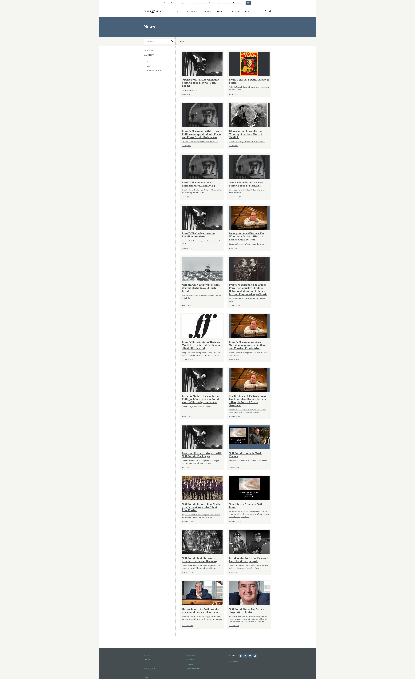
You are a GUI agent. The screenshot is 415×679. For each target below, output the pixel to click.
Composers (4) (151, 62)
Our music (207, 11)
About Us (147, 655)
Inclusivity (189, 664)
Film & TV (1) (150, 66)
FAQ (145, 673)
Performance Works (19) (154, 70)
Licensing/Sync (149, 668)
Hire (145, 664)
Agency (220, 11)
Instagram (255, 656)
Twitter (245, 656)
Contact (147, 659)
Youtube (250, 656)
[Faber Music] (153, 11)
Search (172, 41)
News (179, 11)
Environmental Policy (193, 668)
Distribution (234, 11)
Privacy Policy (191, 655)
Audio (146, 677)
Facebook (240, 656)
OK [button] (248, 3)
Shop (247, 11)
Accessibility (190, 659)
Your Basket (264, 11)
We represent (192, 11)
